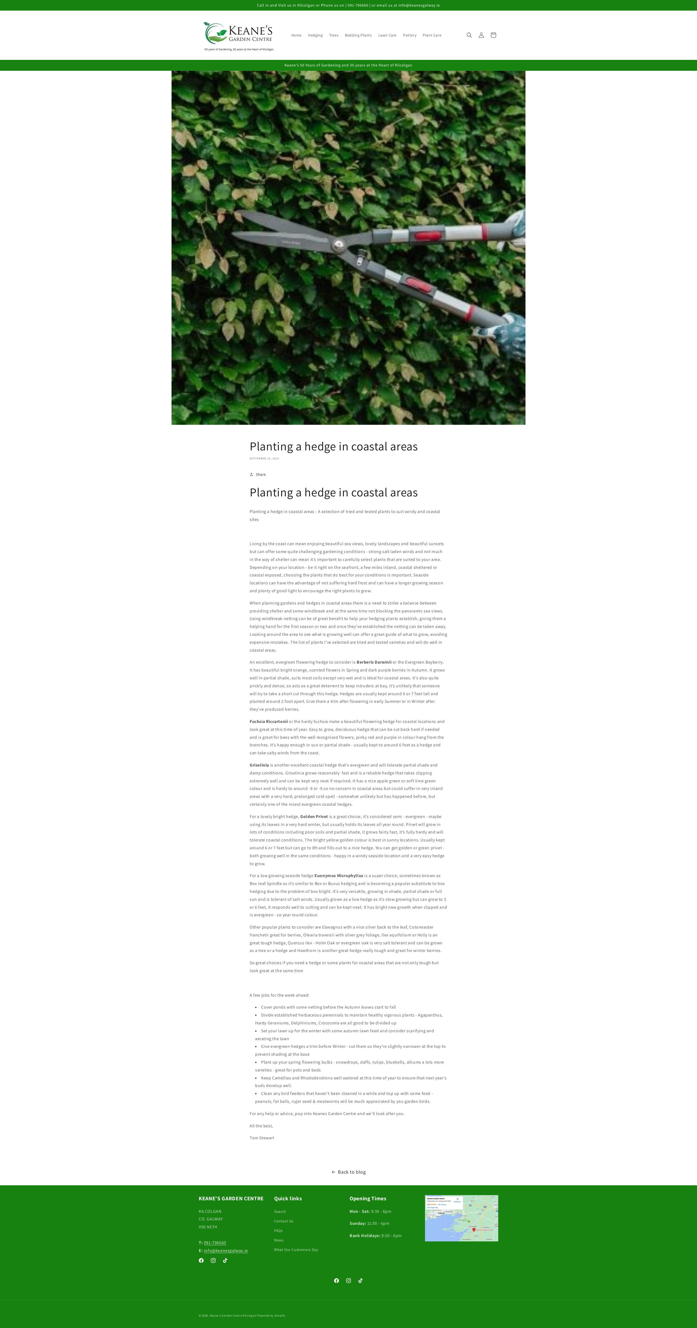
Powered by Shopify (271, 1315)
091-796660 (215, 1242)
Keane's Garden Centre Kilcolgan (233, 1315)
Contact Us (284, 1220)
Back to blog (352, 1172)
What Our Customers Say (296, 1249)
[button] (469, 35)
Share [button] (261, 474)
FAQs (278, 1230)
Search (280, 1211)
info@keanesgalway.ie (226, 1250)
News (278, 1239)
